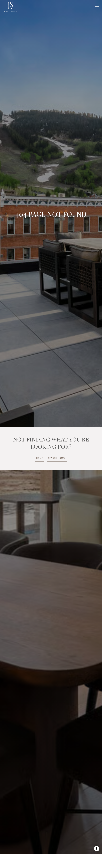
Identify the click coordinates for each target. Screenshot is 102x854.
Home (39, 458)
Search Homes (57, 458)
